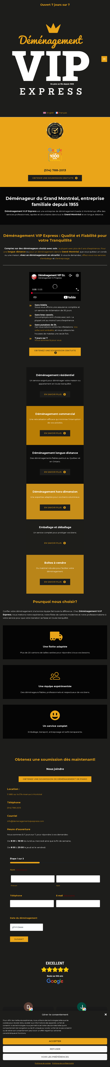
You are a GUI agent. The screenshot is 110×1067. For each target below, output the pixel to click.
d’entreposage (62, 258)
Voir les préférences (55, 1056)
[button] (105, 1014)
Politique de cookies (43, 1063)
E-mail (65, 895)
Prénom (14, 886)
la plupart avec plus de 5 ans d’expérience (79, 248)
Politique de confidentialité (63, 1063)
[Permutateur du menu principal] (104, 59)
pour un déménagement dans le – (54, 252)
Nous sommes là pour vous (48, 340)
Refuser (55, 1049)
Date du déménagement (23, 918)
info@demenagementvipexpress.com (25, 821)
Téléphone (16, 895)
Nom (58, 886)
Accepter (55, 1041)
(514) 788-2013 (55, 170)
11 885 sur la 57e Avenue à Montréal (24, 794)
